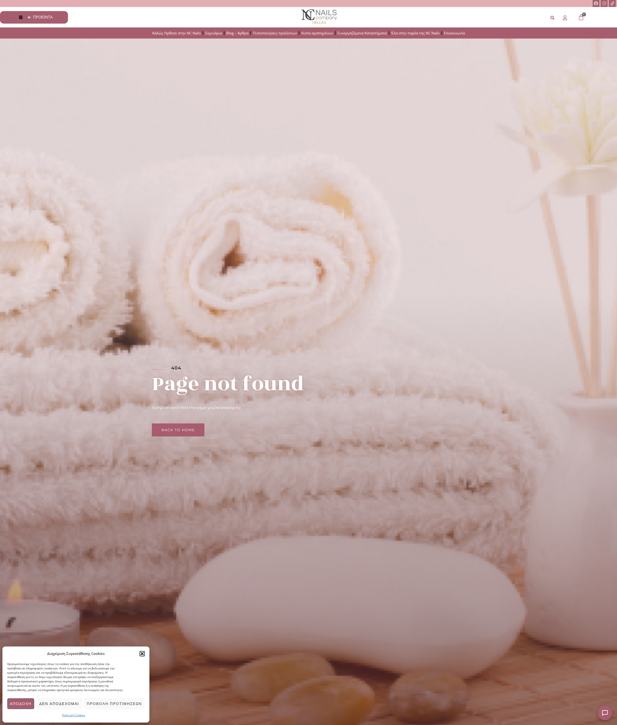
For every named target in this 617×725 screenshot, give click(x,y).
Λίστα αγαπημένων (317, 33)
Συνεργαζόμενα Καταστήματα (362, 33)
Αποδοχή (21, 703)
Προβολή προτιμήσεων (114, 703)
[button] (142, 653)
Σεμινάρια (213, 33)
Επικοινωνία (454, 33)
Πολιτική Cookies (73, 715)
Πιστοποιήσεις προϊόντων (275, 33)
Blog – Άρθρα (237, 33)
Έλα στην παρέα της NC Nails (415, 33)
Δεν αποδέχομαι (59, 703)
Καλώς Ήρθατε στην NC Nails (176, 33)
